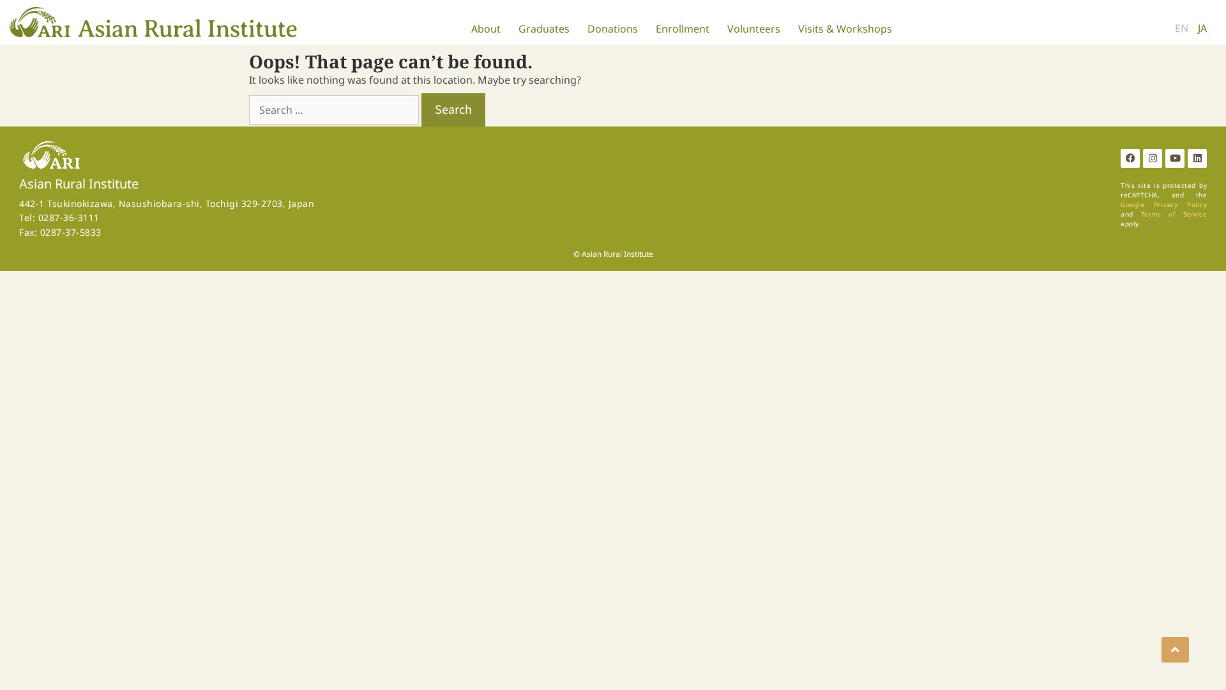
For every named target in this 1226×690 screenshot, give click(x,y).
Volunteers (753, 29)
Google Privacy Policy (1164, 204)
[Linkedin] (1197, 158)
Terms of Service (1174, 214)
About (486, 29)
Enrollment (682, 29)
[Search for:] (335, 110)
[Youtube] (1174, 158)
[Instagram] (1152, 158)
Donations (612, 29)
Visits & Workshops (845, 29)
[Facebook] (1130, 158)
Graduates (544, 29)
